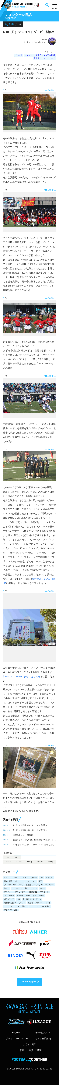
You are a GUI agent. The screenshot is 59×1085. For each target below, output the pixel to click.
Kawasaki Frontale (22, 5)
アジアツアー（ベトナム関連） (15, 906)
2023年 (40, 862)
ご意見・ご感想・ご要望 (29, 1050)
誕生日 (30, 903)
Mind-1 (41, 896)
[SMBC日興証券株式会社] (22, 942)
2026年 (8, 862)
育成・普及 (8, 881)
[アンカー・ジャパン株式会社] (39, 930)
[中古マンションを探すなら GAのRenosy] (15, 954)
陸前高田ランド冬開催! (23, 835)
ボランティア (9, 899)
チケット (20, 896)
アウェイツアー (21, 892)
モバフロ (21, 903)
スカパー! (38, 903)
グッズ (15, 878)
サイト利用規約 (43, 1038)
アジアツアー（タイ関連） (40, 906)
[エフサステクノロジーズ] (29, 966)
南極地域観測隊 (10, 903)
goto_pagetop (52, 1048)
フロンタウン (17, 888)
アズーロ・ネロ (10, 885)
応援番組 (33, 878)
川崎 (41, 878)
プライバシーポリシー (17, 1038)
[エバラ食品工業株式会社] (45, 954)
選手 (40, 881)
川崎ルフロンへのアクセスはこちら (21, 676)
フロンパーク (9, 896)
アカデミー (8, 892)
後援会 (42, 888)
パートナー (19, 881)
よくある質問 (29, 1044)
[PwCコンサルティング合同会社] (44, 942)
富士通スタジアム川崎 (45, 55)
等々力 (6, 888)
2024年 (29, 862)
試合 (34, 896)
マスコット (29, 55)
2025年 (19, 862)
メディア (24, 878)
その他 (47, 903)
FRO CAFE (33, 892)
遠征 (26, 888)
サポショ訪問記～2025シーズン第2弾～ (30, 825)
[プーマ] (31, 954)
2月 (16, 857)
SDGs (28, 896)
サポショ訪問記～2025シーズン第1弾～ (30, 830)
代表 (18, 899)
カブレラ (33, 888)
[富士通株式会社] (19, 930)
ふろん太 (49, 878)
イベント (19, 55)
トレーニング (31, 881)
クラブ (20, 885)
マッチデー (49, 885)
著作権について (43, 1032)
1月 (7, 857)
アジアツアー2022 (10, 910)
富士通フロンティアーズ (44, 58)
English (16, 1032)
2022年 (50, 862)
